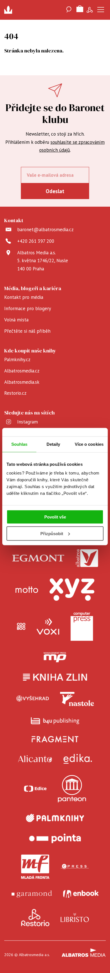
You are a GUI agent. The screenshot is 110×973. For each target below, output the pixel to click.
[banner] (10, 10)
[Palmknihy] (55, 818)
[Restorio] (35, 917)
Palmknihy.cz (17, 359)
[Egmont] (38, 558)
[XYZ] (72, 589)
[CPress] (74, 866)
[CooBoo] (21, 626)
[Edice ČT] (35, 788)
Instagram (27, 422)
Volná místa (16, 320)
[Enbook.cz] (81, 893)
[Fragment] (55, 739)
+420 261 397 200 (35, 241)
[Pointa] (55, 838)
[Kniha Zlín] (55, 677)
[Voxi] (48, 626)
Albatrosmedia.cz (21, 371)
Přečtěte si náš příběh (27, 331)
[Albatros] (87, 558)
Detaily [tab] (53, 444)
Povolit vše (55, 517)
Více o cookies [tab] (89, 444)
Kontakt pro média (23, 297)
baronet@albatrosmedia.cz (45, 229)
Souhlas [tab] (19, 444)
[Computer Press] (82, 626)
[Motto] (27, 589)
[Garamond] (32, 893)
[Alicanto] (35, 758)
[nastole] (77, 699)
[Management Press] (55, 657)
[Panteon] (72, 788)
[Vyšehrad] (33, 699)
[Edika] (78, 758)
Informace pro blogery (27, 308)
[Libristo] (74, 917)
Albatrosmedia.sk (21, 382)
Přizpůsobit (51, 533)
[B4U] (55, 721)
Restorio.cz (15, 393)
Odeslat (55, 191)
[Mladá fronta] (35, 866)
